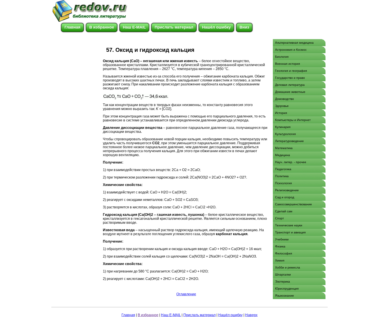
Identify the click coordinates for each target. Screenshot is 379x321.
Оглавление (186, 294)
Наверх (251, 315)
